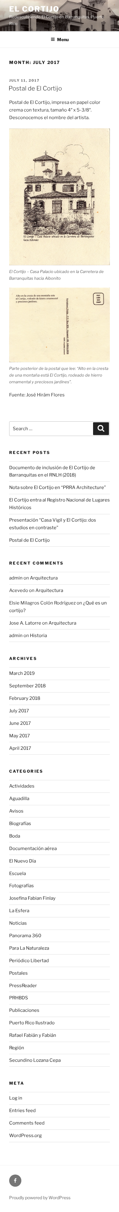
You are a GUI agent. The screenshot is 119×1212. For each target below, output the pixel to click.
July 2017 (19, 711)
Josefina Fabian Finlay (32, 898)
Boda (14, 836)
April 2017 (20, 748)
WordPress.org (25, 1135)
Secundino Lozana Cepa (35, 1060)
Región (16, 1048)
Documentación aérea (33, 848)
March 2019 (22, 673)
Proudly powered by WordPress (39, 1197)
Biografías (20, 823)
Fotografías (21, 885)
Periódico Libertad (29, 960)
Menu (63, 39)
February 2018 (24, 698)
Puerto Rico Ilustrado (32, 1023)
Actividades (21, 786)
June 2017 (20, 723)
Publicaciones (24, 1010)
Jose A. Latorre (25, 623)
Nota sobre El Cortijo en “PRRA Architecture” (57, 487)
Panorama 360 (25, 935)
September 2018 (27, 686)
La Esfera (19, 910)
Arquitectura (44, 578)
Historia (38, 635)
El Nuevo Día (22, 861)
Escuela (17, 873)
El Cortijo (34, 9)
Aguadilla (19, 798)
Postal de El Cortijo (35, 88)
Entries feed (22, 1110)
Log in (15, 1098)
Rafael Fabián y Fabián (32, 1035)
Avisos (16, 811)
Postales (18, 973)
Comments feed (27, 1123)
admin (16, 578)
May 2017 (19, 736)
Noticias (18, 923)
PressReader (23, 985)
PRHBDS (18, 998)
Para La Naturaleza (29, 948)
